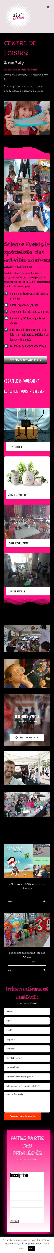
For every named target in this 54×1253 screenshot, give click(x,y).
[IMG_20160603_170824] (27, 793)
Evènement (33, 961)
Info (32, 892)
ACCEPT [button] (31, 1248)
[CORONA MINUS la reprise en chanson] (27, 861)
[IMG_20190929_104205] (27, 752)
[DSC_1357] (27, 626)
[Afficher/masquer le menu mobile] (48, 7)
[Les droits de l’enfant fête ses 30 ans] (27, 930)
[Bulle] (27, 660)
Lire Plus (10, 901)
